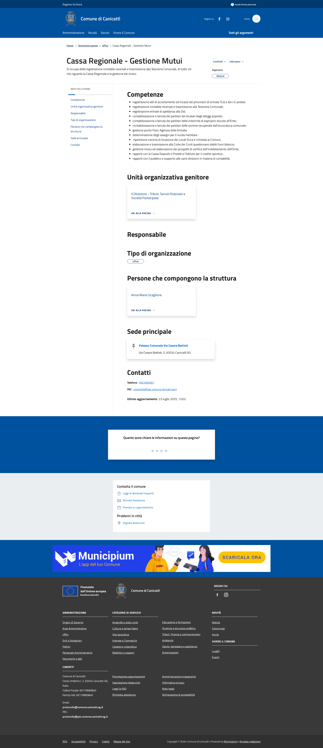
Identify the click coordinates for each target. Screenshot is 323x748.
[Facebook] (218, 18)
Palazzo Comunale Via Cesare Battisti (163, 345)
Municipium (230, 741)
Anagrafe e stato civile (125, 622)
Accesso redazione (250, 741)
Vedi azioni (235, 61)
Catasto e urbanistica (124, 647)
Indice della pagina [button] (80, 88)
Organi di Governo (73, 622)
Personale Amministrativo (77, 653)
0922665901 (146, 383)
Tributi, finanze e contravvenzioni (181, 634)
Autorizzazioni (170, 652)
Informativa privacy (173, 683)
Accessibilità (78, 741)
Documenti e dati (72, 659)
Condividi (218, 61)
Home (70, 46)
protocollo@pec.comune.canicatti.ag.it (155, 389)
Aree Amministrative (74, 628)
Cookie (106, 741)
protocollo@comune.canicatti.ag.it (83, 707)
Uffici (105, 46)
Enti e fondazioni (72, 641)
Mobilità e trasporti (123, 653)
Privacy (93, 741)
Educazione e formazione (176, 622)
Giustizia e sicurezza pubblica (178, 628)
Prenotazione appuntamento (128, 677)
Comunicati (218, 628)
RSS (65, 741)
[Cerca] (256, 19)
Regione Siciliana (72, 4)
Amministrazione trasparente (179, 677)
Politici (66, 647)
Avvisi (215, 634)
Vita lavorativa (120, 634)
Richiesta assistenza (124, 695)
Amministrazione (88, 46)
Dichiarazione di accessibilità (178, 695)
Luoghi (216, 651)
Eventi (215, 657)
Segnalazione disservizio (126, 683)
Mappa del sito (122, 741)
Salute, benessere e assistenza (179, 646)
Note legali (168, 689)
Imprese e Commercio (124, 641)
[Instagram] (226, 18)
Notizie (216, 622)
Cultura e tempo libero (125, 628)
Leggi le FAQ (119, 689)
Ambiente (167, 640)
